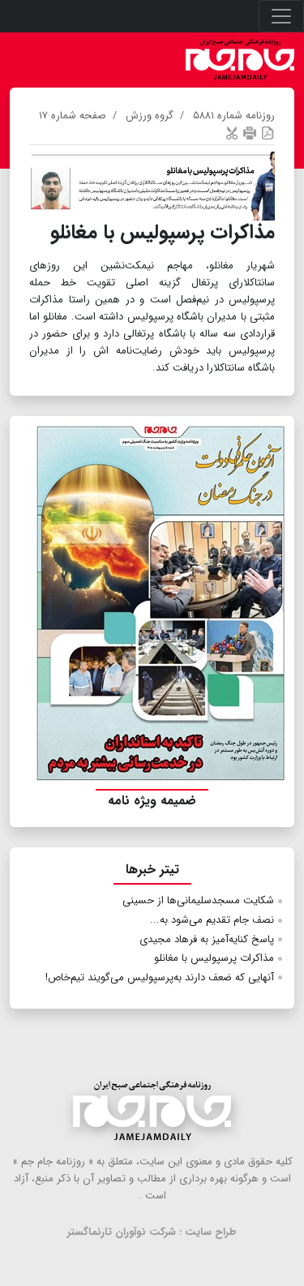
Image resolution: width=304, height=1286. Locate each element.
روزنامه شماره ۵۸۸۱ (234, 115)
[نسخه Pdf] (267, 132)
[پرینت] (249, 132)
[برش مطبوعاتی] (232, 132)
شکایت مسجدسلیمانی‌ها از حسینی (198, 900)
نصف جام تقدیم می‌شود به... (212, 919)
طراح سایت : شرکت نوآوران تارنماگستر (152, 1232)
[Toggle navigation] (281, 16)
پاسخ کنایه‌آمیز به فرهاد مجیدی (206, 939)
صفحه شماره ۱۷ (72, 115)
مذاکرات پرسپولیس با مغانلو (214, 958)
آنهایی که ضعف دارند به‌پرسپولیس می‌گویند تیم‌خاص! (159, 977)
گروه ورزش (149, 115)
